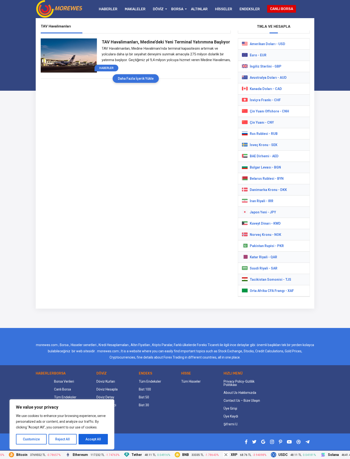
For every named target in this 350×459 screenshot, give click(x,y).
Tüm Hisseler (191, 381)
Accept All (93, 439)
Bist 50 (144, 397)
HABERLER (108, 9)
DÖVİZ (158, 9)
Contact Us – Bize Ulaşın (242, 400)
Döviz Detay (105, 397)
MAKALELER (135, 9)
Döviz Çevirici (106, 405)
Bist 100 (145, 389)
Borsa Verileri (64, 381)
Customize (31, 439)
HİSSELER (223, 9)
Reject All (62, 439)
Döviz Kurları (105, 381)
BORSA (177, 9)
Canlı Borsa (62, 389)
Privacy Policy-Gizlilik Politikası (239, 383)
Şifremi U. (231, 424)
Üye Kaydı (231, 416)
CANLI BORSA (281, 9)
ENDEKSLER (250, 9)
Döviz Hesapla (107, 389)
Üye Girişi (230, 408)
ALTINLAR (199, 9)
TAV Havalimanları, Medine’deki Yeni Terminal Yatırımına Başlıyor (166, 41)
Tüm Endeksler (65, 397)
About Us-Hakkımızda (240, 392)
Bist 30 (144, 405)
